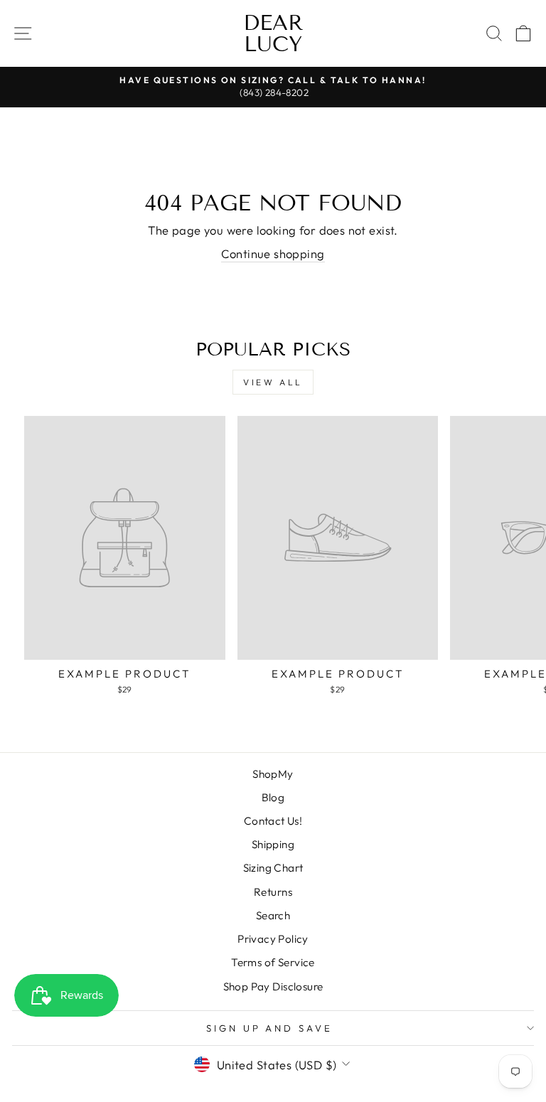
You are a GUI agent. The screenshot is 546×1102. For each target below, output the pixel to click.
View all (273, 382)
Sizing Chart (273, 867)
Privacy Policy (273, 939)
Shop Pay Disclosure (273, 986)
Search (273, 915)
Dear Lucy (273, 33)
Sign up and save (269, 1028)
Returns (273, 892)
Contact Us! (273, 821)
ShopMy (272, 774)
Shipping (273, 844)
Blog (273, 797)
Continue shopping (272, 253)
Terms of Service (273, 962)
